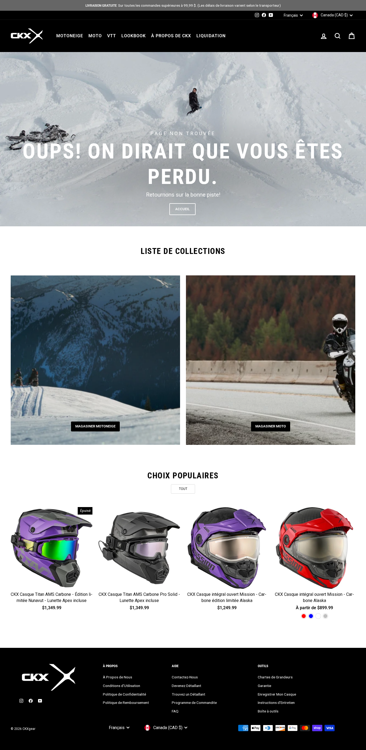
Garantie (264, 686)
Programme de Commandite (194, 702)
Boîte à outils (268, 711)
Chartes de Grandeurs (275, 677)
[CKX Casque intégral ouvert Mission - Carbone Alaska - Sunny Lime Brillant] (318, 616)
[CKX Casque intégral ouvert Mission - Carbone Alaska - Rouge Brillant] (303, 616)
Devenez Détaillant (186, 686)
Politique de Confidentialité (124, 694)
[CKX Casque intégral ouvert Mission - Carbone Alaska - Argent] (325, 616)
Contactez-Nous (185, 677)
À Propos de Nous (117, 677)
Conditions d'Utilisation (121, 686)
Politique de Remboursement (126, 702)
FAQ (175, 711)
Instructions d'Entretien (276, 702)
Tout (183, 489)
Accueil (182, 209)
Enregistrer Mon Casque (277, 694)
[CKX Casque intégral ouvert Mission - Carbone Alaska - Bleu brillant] (310, 616)
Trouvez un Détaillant (188, 694)
